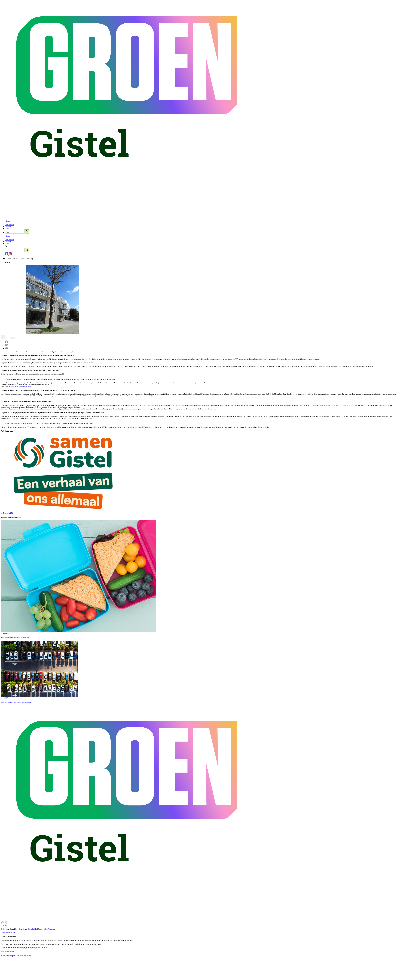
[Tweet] (6, 346)
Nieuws (7, 221)
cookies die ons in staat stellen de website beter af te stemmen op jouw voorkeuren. (37, 960)
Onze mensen (9, 225)
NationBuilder (32, 929)
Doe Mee (8, 226)
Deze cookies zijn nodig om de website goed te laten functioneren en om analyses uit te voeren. (42, 956)
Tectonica (51, 929)
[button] (6, 247)
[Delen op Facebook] (6, 343)
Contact (7, 228)
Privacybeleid (10, 932)
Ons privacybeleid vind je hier (38, 947)
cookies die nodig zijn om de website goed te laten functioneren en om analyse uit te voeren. (45, 958)
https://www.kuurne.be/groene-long (19, 386)
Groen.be (4, 925)
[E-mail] (6, 348)
